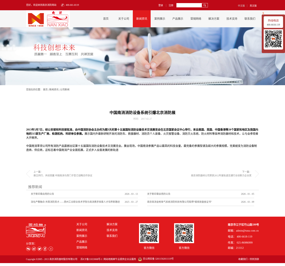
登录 (160, 5)
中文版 (241, 5)
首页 (106, 18)
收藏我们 (243, 259)
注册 (171, 5)
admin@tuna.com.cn (247, 230)
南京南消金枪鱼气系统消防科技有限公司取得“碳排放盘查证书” (179, 202)
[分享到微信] (28, 248)
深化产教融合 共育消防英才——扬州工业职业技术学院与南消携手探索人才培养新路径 (75, 202)
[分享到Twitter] (39, 248)
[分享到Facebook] (45, 248)
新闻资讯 (54, 89)
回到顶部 (254, 259)
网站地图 (107, 259)
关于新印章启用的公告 (42, 194)
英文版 (253, 5)
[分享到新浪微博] (34, 248)
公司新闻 (64, 89)
